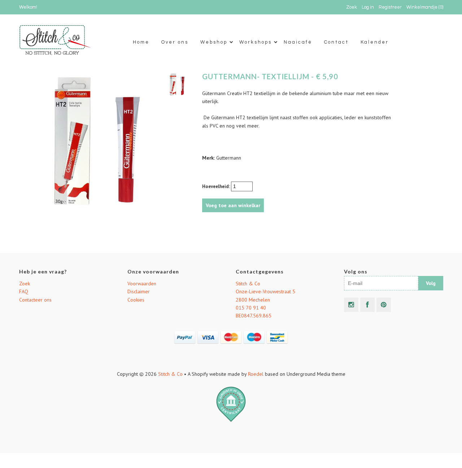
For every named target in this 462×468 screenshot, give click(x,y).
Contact (336, 42)
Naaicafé (298, 42)
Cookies (135, 300)
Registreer (390, 7)
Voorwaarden (141, 283)
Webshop (213, 42)
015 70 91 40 (251, 307)
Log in (368, 7)
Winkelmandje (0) (424, 7)
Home (141, 42)
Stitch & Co (248, 283)
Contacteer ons (35, 300)
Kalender (375, 42)
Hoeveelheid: (216, 186)
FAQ (23, 291)
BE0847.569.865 (253, 315)
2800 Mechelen (253, 300)
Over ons (174, 42)
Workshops (255, 42)
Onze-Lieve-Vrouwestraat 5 (265, 291)
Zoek (24, 283)
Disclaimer (138, 291)
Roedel (255, 374)
